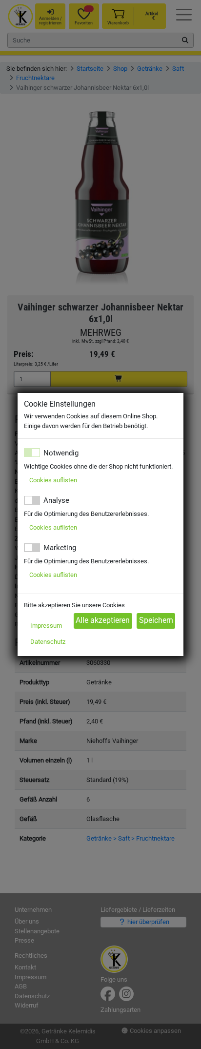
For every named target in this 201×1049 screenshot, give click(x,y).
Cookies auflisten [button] (53, 480)
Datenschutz (47, 641)
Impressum (46, 625)
